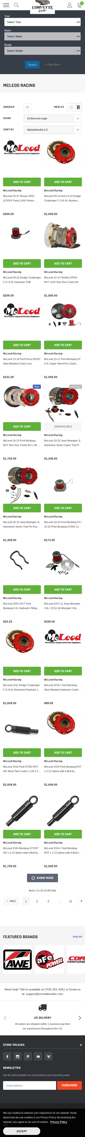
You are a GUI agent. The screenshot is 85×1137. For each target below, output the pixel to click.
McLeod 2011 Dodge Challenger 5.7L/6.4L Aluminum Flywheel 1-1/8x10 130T (21, 688)
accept (22, 1131)
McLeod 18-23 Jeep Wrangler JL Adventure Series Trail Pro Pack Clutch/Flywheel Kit (21, 525)
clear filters (52, 64)
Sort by (8, 129)
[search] (16, 5)
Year (7, 16)
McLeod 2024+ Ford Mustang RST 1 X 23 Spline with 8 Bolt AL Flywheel (62, 851)
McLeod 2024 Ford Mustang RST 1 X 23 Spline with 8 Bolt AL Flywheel (62, 769)
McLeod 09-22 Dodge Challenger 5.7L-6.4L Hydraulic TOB (22, 280)
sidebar (8, 106)
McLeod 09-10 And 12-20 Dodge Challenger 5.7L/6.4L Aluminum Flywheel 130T (62, 198)
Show (7, 118)
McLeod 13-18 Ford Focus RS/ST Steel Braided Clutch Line (21, 361)
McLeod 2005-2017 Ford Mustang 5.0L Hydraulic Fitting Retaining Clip (20, 606)
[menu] (6, 5)
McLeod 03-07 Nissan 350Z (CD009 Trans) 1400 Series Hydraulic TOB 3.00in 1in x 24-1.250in (20, 198)
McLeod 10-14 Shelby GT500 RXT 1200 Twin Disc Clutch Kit (61, 280)
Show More (45, 878)
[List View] (71, 107)
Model (8, 44)
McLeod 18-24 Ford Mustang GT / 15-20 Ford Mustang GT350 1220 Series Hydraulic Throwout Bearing (63, 525)
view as (59, 106)
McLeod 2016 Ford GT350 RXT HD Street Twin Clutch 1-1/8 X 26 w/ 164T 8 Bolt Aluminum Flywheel (21, 769)
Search (32, 64)
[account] (69, 5)
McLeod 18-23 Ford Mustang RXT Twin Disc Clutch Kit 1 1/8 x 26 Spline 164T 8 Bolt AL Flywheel (21, 443)
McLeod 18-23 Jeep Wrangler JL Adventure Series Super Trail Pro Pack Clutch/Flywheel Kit (62, 443)
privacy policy (58, 1121)
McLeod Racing (12, 190)
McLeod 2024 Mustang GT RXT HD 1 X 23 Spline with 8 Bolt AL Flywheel (20, 851)
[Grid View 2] (78, 107)
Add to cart (22, 182)
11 (70, 901)
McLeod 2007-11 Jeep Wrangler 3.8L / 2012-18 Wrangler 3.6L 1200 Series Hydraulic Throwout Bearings (62, 606)
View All (77, 936)
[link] (22, 159)
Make (7, 30)
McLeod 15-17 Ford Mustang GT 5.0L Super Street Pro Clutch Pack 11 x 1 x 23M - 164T (62, 362)
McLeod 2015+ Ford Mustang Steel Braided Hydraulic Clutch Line (61, 688)
